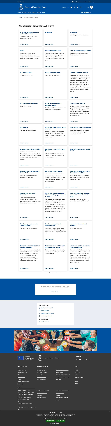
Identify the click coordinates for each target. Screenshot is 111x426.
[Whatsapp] (80, 7)
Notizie (76, 370)
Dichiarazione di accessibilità (62, 397)
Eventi (76, 383)
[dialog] (55, 418)
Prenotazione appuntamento (43, 390)
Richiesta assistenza (41, 397)
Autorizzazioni (59, 379)
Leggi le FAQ (39, 395)
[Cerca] (91, 7)
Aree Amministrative (22, 372)
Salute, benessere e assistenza (62, 377)
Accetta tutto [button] (50, 420)
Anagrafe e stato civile (42, 370)
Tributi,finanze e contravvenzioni (63, 374)
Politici (19, 379)
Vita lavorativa (40, 374)
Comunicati (77, 372)
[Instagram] (74, 7)
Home (20, 17)
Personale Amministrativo (23, 381)
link (67, 418)
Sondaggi (58, 400)
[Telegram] (77, 7)
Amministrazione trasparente (62, 390)
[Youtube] (70, 7)
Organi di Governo (22, 370)
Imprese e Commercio (41, 377)
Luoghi (76, 381)
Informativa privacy (60, 393)
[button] (55, 423)
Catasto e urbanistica (41, 379)
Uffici (19, 374)
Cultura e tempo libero (42, 372)
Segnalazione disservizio (42, 393)
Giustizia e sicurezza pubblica (62, 370)
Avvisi (76, 374)
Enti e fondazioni (21, 377)
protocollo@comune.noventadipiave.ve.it (27, 407)
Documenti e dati (21, 384)
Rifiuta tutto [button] (61, 420)
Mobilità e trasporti (60, 372)
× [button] (109, 411)
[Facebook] (67, 7)
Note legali (58, 395)
